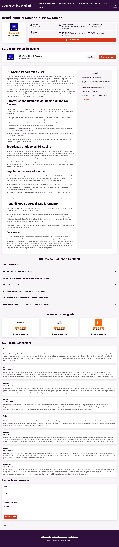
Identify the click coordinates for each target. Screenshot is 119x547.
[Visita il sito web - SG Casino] (14, 27)
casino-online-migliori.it (67, 540)
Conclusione (86, 99)
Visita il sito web (73, 40)
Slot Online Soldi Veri (84, 3)
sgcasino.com (36, 26)
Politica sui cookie (46, 537)
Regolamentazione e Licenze (91, 91)
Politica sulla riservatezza (59, 537)
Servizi (41, 8)
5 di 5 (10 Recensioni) (98, 329)
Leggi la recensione (21, 334)
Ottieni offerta (108, 57)
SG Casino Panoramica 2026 (91, 77)
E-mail (6, 493)
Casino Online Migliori (16, 5)
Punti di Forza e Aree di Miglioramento (94, 95)
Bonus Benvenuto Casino (47, 3)
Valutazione (7, 500)
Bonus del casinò (101, 3)
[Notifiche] (115, 6)
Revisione (6, 506)
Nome (5, 486)
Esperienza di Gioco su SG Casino (93, 87)
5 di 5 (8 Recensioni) (20, 329)
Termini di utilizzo (73, 537)
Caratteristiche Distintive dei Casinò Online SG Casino (96, 82)
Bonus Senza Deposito (66, 3)
